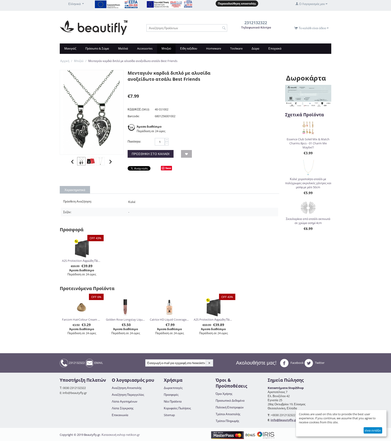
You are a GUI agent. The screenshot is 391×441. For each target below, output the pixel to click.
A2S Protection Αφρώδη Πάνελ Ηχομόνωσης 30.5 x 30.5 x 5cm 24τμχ (82, 261)
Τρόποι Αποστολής (228, 414)
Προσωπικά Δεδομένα (230, 400)
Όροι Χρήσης (224, 394)
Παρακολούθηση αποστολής (237, 3)
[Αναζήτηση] (224, 28)
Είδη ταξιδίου (188, 48)
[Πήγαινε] (209, 363)
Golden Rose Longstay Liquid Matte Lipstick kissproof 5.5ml (125, 319)
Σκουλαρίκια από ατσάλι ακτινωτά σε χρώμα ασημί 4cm (308, 221)
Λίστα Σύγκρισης (123, 408)
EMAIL (98, 363)
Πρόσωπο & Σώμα (97, 48)
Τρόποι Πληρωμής (227, 421)
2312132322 (76, 363)
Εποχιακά (274, 48)
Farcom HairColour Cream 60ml (82, 319)
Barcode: (133, 116)
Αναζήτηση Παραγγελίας (128, 395)
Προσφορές (171, 395)
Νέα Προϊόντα (173, 401)
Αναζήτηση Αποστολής (127, 388)
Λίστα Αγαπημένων (124, 401)
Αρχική (64, 61)
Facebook (297, 363)
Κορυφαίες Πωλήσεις (177, 408)
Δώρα (255, 48)
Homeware (213, 48)
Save (168, 168)
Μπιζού (166, 48)
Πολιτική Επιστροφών (230, 407)
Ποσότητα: (134, 141)
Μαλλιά (123, 48)
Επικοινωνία (120, 415)
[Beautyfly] (93, 27)
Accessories (145, 48)
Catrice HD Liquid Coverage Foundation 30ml (169, 319)
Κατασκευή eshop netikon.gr (121, 435)
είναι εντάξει (373, 430)
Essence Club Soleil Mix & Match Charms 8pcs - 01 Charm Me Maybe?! (308, 143)
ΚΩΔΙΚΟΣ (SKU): (139, 109)
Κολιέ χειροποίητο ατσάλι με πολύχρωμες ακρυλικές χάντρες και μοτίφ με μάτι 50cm (308, 183)
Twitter (319, 363)
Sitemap (169, 415)
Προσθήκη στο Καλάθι (150, 154)
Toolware (236, 48)
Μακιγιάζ (70, 48)
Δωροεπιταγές (173, 388)
